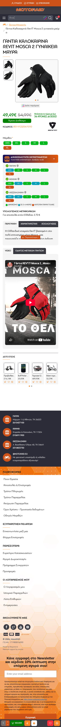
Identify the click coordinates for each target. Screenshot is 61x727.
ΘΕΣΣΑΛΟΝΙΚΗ (16, 193)
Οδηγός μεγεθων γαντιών (29, 251)
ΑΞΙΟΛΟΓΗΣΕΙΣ (49, 224)
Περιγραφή (10, 224)
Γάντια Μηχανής (17, 25)
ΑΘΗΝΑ (13, 179)
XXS (9, 170)
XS (18, 170)
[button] (50, 18)
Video (8, 251)
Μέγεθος (7, 138)
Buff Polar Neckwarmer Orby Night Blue (23, 376)
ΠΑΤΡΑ (12, 166)
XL (10, 174)
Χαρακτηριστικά (29, 224)
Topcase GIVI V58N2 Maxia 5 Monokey (37, 376)
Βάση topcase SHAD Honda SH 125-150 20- (51, 376)
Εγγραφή (30, 717)
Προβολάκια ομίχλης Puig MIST (9, 376)
